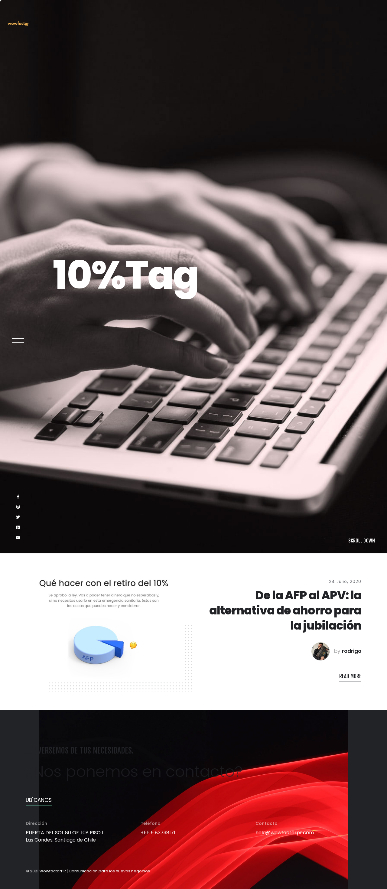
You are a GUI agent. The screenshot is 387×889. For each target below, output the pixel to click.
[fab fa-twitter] (18, 853)
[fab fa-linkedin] (18, 863)
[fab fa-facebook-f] (18, 832)
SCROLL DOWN (361, 876)
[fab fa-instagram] (18, 843)
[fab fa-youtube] (18, 874)
